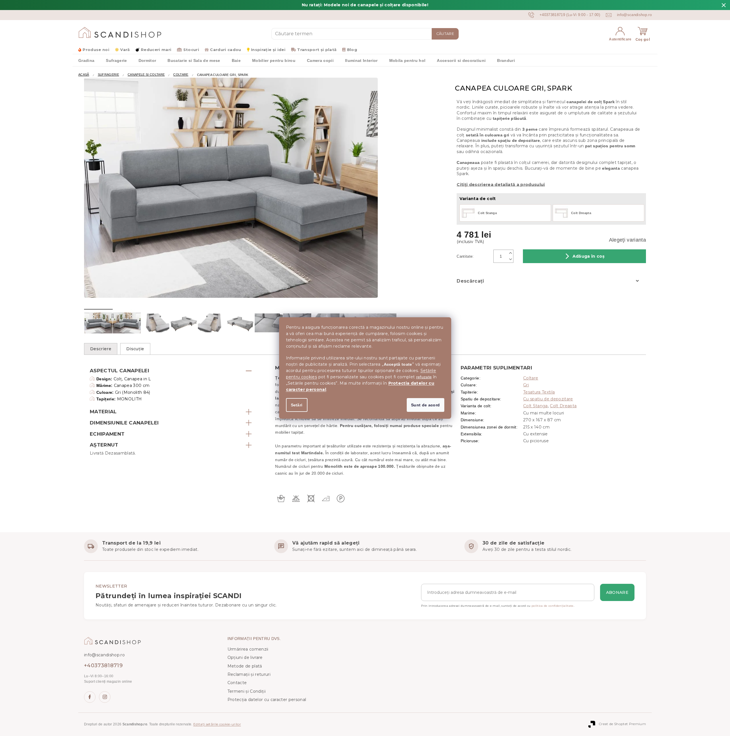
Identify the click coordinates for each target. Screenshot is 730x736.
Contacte (237, 682)
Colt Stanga (535, 405)
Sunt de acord (425, 405)
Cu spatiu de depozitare (548, 399)
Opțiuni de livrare (245, 657)
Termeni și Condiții (246, 691)
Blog (352, 49)
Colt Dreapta (563, 405)
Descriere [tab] (100, 348)
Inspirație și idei (268, 49)
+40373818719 (103, 665)
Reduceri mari (156, 49)
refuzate (424, 377)
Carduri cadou (225, 49)
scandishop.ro (104, 697)
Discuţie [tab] (135, 348)
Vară (125, 49)
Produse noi (96, 49)
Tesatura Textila (539, 392)
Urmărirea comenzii (247, 649)
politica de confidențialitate (553, 606)
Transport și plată (316, 49)
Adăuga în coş (588, 256)
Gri (526, 384)
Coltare (530, 378)
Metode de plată (244, 666)
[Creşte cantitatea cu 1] (510, 253)
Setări (297, 405)
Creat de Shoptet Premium (622, 724)
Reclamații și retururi (248, 674)
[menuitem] (86, 60)
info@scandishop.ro (104, 654)
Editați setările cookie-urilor (217, 724)
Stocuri (191, 49)
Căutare (445, 34)
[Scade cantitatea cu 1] (510, 259)
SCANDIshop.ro (89, 697)
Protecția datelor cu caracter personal (266, 699)
